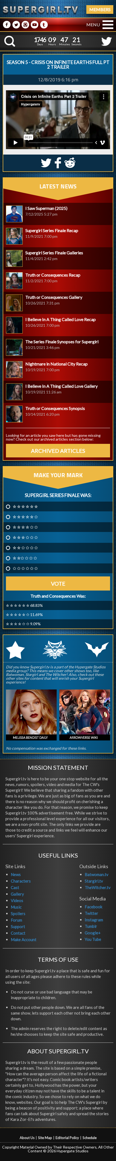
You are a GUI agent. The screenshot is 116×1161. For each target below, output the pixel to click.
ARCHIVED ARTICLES (58, 450)
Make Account (23, 939)
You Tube (93, 939)
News (16, 874)
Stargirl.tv (94, 880)
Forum (16, 920)
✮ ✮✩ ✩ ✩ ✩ (25, 558)
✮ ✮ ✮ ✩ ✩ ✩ (25, 537)
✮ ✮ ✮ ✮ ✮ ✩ (25, 517)
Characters (21, 880)
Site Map (45, 1138)
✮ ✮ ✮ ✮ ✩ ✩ (25, 527)
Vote (58, 583)
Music (16, 907)
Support (18, 926)
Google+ (93, 932)
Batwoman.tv (96, 874)
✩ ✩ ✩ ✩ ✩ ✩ (25, 568)
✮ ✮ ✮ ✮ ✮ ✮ (25, 506)
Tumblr (91, 926)
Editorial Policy (67, 1138)
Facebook (93, 906)
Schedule (90, 1138)
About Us (27, 1138)
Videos (17, 900)
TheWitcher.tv (98, 887)
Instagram (94, 919)
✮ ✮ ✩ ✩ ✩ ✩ (25, 548)
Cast (15, 887)
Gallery (17, 893)
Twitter (91, 913)
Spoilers (18, 913)
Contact (18, 933)
